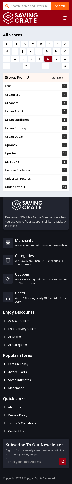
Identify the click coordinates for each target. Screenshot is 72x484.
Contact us (16, 431)
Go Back (57, 77)
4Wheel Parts (17, 372)
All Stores (15, 337)
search (60, 6)
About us (14, 407)
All (7, 44)
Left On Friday (18, 364)
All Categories (18, 345)
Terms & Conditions (22, 423)
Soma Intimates (19, 380)
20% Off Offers (18, 321)
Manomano (16, 388)
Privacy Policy (17, 415)
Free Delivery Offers (22, 329)
